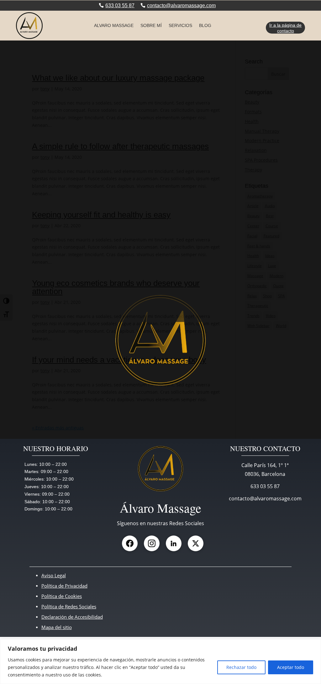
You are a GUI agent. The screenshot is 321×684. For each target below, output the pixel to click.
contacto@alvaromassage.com (181, 5)
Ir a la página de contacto (285, 28)
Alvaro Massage (114, 25)
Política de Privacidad (64, 586)
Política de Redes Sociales (68, 606)
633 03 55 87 (119, 5)
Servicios (180, 25)
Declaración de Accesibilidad (72, 617)
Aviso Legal (53, 575)
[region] (160, 661)
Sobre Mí (151, 25)
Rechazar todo (241, 667)
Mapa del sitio (56, 627)
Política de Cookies (61, 596)
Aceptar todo (290, 667)
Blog (205, 25)
